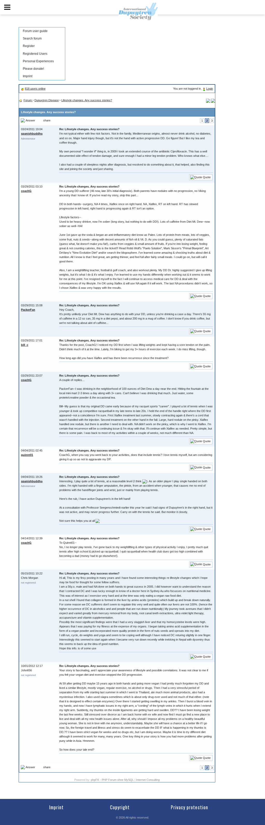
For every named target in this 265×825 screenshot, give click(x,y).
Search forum (32, 38)
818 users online (35, 88)
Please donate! (33, 69)
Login (209, 88)
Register (29, 46)
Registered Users (35, 54)
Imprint (27, 76)
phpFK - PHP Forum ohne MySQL (113, 779)
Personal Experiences (38, 61)
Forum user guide (35, 31)
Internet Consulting (148, 779)
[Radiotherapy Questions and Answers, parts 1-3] (213, 100)
